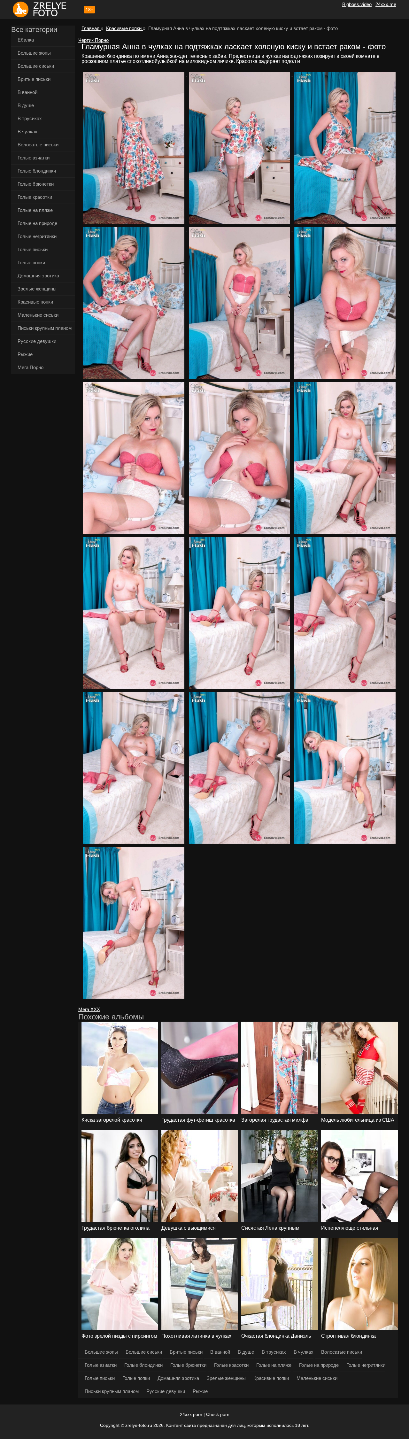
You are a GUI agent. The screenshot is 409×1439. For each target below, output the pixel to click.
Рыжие (25, 354)
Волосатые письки (38, 144)
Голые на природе (37, 223)
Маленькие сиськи (38, 315)
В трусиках (30, 118)
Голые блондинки (37, 171)
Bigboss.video (357, 4)
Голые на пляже (35, 210)
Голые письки (33, 249)
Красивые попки (35, 302)
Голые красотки (35, 197)
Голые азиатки (34, 157)
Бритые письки (34, 79)
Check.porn (217, 1414)
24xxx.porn (191, 1414)
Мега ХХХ (89, 1009)
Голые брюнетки (36, 184)
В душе (26, 105)
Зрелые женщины (37, 288)
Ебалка (26, 40)
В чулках (27, 131)
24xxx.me (385, 4)
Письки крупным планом (45, 328)
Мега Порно (30, 367)
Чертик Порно (93, 40)
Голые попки (31, 262)
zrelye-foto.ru (138, 1425)
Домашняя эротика (38, 275)
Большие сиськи (36, 66)
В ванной (27, 92)
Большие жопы (34, 53)
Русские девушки (37, 341)
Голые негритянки (37, 236)
